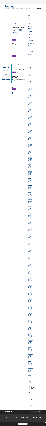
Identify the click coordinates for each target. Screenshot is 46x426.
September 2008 (30, 312)
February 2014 (30, 236)
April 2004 (29, 373)
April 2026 (29, 66)
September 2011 (30, 270)
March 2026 (29, 67)
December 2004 (30, 364)
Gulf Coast (29, 49)
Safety (29, 18)
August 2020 (30, 145)
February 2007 (30, 334)
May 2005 (29, 358)
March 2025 (29, 81)
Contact (40, 417)
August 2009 (30, 299)
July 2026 (29, 62)
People (24, 17)
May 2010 (29, 288)
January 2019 (30, 167)
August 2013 (29, 243)
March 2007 (29, 333)
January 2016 (30, 209)
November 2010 (30, 281)
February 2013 (30, 250)
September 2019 (30, 158)
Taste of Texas (30, 24)
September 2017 (30, 186)
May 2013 (29, 246)
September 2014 (30, 228)
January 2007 (30, 335)
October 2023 (30, 101)
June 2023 (29, 105)
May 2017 (29, 190)
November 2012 (30, 253)
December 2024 (30, 84)
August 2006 (30, 341)
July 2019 (29, 160)
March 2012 (29, 263)
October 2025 (30, 73)
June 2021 (29, 133)
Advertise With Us (22, 417)
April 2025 (29, 80)
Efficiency (29, 16)
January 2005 (30, 363)
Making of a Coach (17, 44)
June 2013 (29, 245)
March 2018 (29, 179)
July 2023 (29, 104)
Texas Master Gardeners (19, 27)
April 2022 (29, 122)
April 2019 (29, 164)
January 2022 (30, 125)
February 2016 (30, 208)
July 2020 (29, 146)
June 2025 (29, 77)
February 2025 (30, 82)
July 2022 (29, 118)
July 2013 (29, 244)
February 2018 (30, 180)
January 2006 (30, 349)
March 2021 (29, 137)
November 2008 (30, 309)
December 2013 (30, 238)
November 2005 (30, 351)
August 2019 (30, 159)
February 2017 (30, 194)
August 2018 (30, 173)
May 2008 (29, 316)
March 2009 (29, 305)
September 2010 (30, 284)
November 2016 (30, 197)
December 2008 (30, 308)
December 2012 (30, 252)
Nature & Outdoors (14, 30)
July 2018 (29, 174)
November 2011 (30, 267)
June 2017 (29, 189)
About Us (27, 417)
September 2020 (30, 144)
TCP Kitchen (30, 26)
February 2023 (30, 110)
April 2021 (29, 136)
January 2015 (30, 223)
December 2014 (30, 224)
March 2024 (29, 95)
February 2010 (30, 292)
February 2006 (30, 348)
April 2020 (29, 150)
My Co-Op (39, 8)
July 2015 (29, 216)
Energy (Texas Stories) (14, 62)
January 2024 (30, 97)
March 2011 (29, 277)
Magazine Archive (32, 417)
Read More (13, 23)
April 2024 (29, 94)
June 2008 (29, 315)
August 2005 (30, 355)
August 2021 (29, 131)
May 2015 (29, 218)
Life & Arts (22, 29)
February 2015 (30, 222)
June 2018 (29, 175)
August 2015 (29, 215)
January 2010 (30, 293)
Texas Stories (7, 8)
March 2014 (29, 235)
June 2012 (29, 259)
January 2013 (30, 251)
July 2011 (29, 272)
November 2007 (30, 323)
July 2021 (29, 132)
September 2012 (30, 256)
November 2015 (30, 211)
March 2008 (29, 319)
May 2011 (29, 274)
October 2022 (30, 115)
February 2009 (30, 306)
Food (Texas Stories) (31, 35)
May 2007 (29, 330)
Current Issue (28, 8)
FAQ (36, 417)
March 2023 (29, 109)
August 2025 (30, 75)
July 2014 (29, 230)
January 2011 (30, 279)
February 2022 (30, 124)
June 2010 (29, 287)
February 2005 (30, 362)
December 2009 (30, 294)
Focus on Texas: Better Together (18, 76)
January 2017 (30, 195)
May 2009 (29, 302)
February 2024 (30, 96)
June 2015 (29, 217)
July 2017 (29, 188)
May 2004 (29, 372)
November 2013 (30, 239)
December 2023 (30, 98)
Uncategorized (30, 57)
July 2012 (29, 258)
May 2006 (29, 344)
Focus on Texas (23, 79)
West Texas (29, 55)
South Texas (29, 54)
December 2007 (30, 322)
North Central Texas (31, 51)
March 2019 (29, 165)
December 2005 (30, 350)
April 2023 (29, 108)
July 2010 (29, 286)
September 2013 (30, 242)
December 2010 (30, 280)
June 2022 (29, 119)
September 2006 (30, 340)
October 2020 (30, 143)
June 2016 (29, 203)
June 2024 (29, 91)
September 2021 (30, 130)
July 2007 (29, 328)
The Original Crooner (18, 15)
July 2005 (29, 356)
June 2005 (29, 357)
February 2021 (30, 138)
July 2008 (29, 314)
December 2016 (30, 196)
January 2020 (30, 153)
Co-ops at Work (30, 31)
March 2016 (29, 207)
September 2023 (30, 102)
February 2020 (30, 152)
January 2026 (30, 69)
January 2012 (30, 265)
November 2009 (30, 295)
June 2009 (29, 301)
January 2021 (30, 139)
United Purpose (16, 60)
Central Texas (30, 46)
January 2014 (30, 237)
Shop (24, 8)
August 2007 (30, 327)
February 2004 (30, 376)
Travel (13, 8)
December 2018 (30, 168)
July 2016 (29, 202)
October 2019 (30, 157)
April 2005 (29, 359)
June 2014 (29, 231)
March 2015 (29, 221)
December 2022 (30, 112)
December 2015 (30, 210)
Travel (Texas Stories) (31, 43)
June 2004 (29, 371)
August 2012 (29, 257)
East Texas (29, 48)
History (22, 17)
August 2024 (30, 89)
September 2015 (30, 214)
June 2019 (29, 161)
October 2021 (30, 129)
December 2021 (30, 126)
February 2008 (30, 320)
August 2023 (30, 103)
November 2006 (30, 337)
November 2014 (30, 225)
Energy (16, 8)
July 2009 (29, 300)
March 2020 (29, 151)
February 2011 (30, 278)
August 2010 (30, 285)
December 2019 (30, 154)
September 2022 (30, 116)
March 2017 (29, 193)
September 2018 (30, 172)
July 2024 (29, 90)
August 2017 (29, 187)
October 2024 (30, 87)
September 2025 (30, 74)
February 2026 (30, 68)
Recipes (29, 21)
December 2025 (30, 70)
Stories (29, 23)
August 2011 (29, 271)
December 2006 (30, 336)
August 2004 (30, 369)
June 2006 (29, 343)
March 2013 (29, 249)
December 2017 (30, 182)
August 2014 (30, 229)
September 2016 (30, 200)
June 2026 (29, 63)
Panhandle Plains (30, 52)
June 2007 (29, 329)
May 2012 (29, 260)
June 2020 (29, 147)
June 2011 (29, 273)
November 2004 (30, 365)
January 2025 (30, 83)
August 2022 (30, 117)
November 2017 (30, 183)
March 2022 (29, 123)
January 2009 (30, 307)
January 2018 (30, 181)
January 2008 (30, 321)
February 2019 (30, 166)
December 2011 (30, 266)
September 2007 (30, 326)
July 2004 (29, 370)
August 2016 (30, 201)
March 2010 (29, 291)
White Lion (13, 17)
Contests (21, 8)
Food (10, 8)
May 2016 (29, 204)
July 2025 (29, 76)
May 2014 (29, 232)
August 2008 (30, 313)
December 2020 (30, 140)
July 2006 (29, 342)
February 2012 (30, 264)
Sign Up (6, 79)
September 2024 (30, 88)
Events (19, 8)
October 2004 (30, 366)
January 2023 (30, 111)
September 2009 (30, 298)
